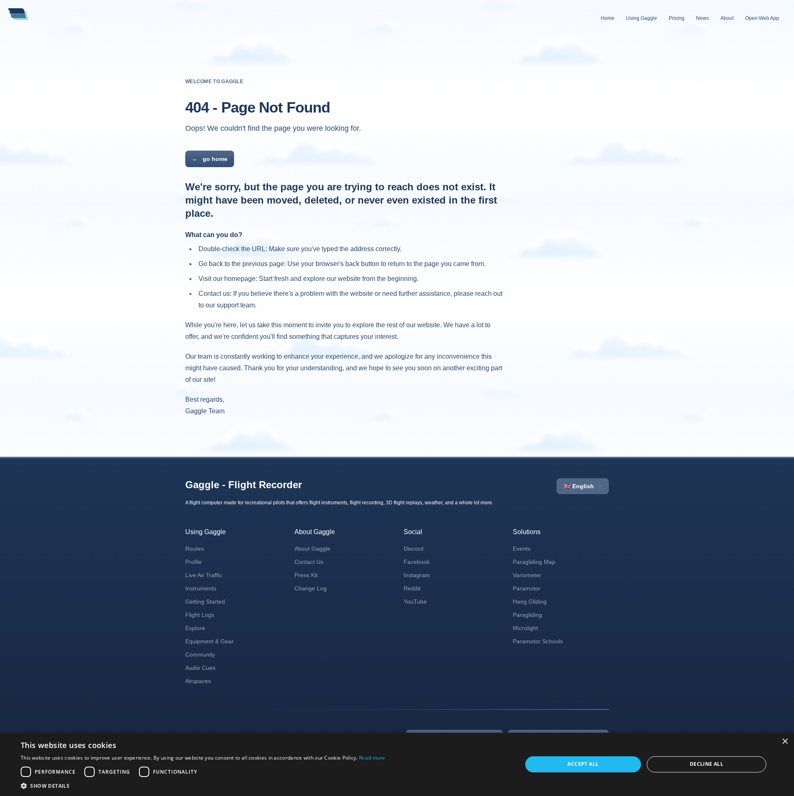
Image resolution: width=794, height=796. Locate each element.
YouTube (415, 601)
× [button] (785, 741)
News (702, 18)
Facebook (417, 562)
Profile (193, 562)
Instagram (417, 575)
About (727, 18)
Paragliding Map (534, 562)
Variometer (527, 575)
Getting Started (205, 601)
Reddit (412, 588)
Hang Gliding (530, 601)
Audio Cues (200, 667)
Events (522, 548)
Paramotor (526, 588)
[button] (203, 786)
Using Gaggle (641, 18)
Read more (372, 757)
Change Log (310, 588)
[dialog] (397, 764)
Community (200, 654)
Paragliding (527, 614)
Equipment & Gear (209, 641)
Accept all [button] (582, 763)
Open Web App (762, 18)
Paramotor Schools (538, 641)
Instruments (200, 588)
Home (608, 18)
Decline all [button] (706, 763)
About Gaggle (312, 548)
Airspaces (198, 681)
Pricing (676, 18)
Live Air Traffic (203, 575)
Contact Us (308, 562)
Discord (413, 548)
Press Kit (306, 575)
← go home (209, 159)
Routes (194, 548)
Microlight (525, 628)
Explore (195, 628)
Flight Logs (199, 614)
